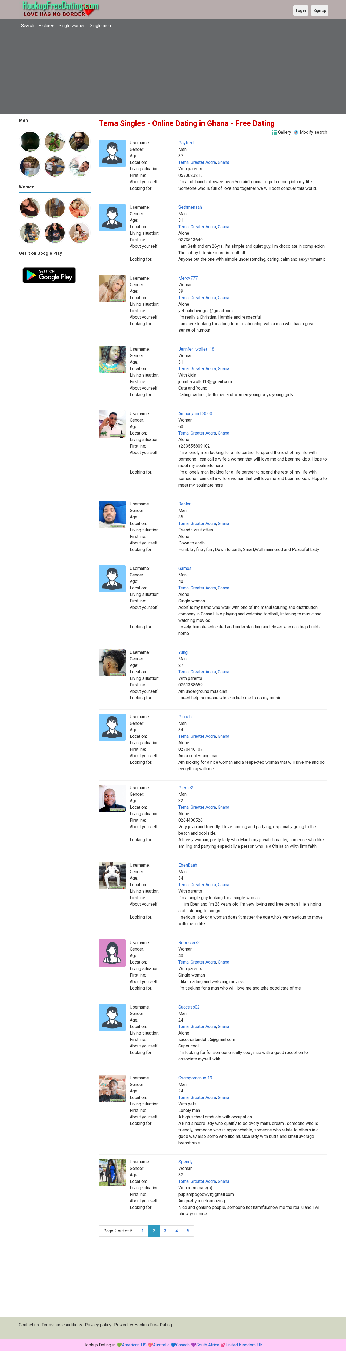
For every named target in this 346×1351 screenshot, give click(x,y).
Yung (183, 652)
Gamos (185, 568)
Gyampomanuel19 (195, 1078)
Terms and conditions (62, 1324)
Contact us (29, 1324)
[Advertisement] (173, 72)
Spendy (185, 1161)
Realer (184, 504)
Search (27, 25)
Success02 (189, 1007)
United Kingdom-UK (244, 1344)
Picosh (185, 716)
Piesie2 (185, 787)
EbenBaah (187, 865)
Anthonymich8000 (195, 413)
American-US (134, 1344)
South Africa (207, 1344)
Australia (161, 1344)
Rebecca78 (189, 942)
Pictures (46, 25)
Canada (183, 1344)
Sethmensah (190, 207)
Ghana (223, 162)
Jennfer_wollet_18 (196, 349)
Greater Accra (203, 162)
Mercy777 (188, 278)
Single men (100, 25)
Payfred (186, 142)
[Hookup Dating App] (49, 266)
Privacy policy (98, 1324)
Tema (183, 162)
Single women (72, 25)
